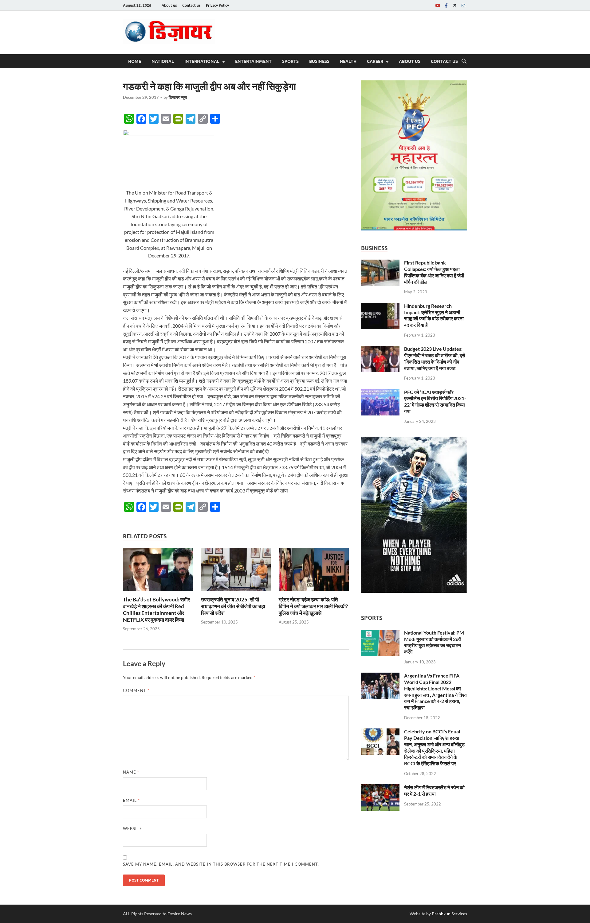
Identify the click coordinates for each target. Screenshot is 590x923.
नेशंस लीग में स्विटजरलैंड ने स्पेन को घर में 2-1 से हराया (434, 790)
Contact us (191, 5)
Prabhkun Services (449, 913)
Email (131, 800)
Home (134, 61)
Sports (290, 61)
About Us (409, 61)
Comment (136, 690)
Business (319, 61)
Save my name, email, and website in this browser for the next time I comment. (221, 864)
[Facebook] (446, 5)
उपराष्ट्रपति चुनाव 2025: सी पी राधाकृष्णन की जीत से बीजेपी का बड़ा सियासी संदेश (233, 606)
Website (132, 828)
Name (131, 772)
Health (348, 61)
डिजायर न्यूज (178, 97)
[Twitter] (454, 5)
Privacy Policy (217, 5)
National (162, 61)
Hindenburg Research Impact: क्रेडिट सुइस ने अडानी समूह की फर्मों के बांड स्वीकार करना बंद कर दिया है (434, 315)
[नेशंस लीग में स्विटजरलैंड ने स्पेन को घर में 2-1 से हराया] (380, 788)
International (201, 61)
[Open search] (464, 61)
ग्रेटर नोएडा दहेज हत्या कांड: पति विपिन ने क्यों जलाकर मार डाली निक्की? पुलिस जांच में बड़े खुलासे (313, 606)
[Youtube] (437, 5)
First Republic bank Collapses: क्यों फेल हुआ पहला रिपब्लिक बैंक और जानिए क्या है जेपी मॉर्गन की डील (434, 272)
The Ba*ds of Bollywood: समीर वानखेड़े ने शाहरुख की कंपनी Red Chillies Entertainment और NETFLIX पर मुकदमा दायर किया (156, 609)
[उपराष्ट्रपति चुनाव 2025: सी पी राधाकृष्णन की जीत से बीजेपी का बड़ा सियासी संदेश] (236, 571)
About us (169, 5)
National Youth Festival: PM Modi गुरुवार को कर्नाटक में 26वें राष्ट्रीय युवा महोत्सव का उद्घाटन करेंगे (434, 642)
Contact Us (444, 61)
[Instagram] (463, 5)
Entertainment (253, 61)
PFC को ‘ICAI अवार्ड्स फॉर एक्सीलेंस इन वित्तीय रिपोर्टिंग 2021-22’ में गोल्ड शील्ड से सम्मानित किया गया (435, 401)
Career (375, 61)
